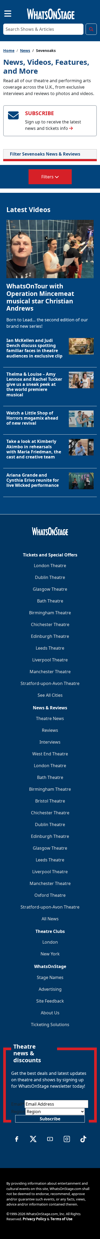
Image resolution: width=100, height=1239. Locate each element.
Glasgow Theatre (50, 589)
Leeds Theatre (50, 648)
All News (50, 919)
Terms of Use (61, 1219)
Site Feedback (50, 1001)
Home (8, 50)
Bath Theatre (50, 601)
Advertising (50, 989)
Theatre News (50, 718)
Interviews (50, 742)
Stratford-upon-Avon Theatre (50, 683)
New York (50, 954)
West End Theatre (50, 754)
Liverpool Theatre (50, 660)
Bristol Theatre (50, 801)
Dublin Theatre (50, 577)
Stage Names (50, 977)
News (25, 50)
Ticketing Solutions (50, 1024)
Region (18, 1111)
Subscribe (50, 1119)
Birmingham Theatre (50, 613)
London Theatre (50, 565)
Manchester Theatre (50, 672)
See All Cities (50, 695)
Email (18, 1104)
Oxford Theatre (50, 895)
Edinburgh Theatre (50, 636)
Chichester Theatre (50, 624)
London (50, 942)
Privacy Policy (34, 1219)
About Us (50, 1013)
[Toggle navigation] (3, 12)
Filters (48, 177)
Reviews (50, 730)
